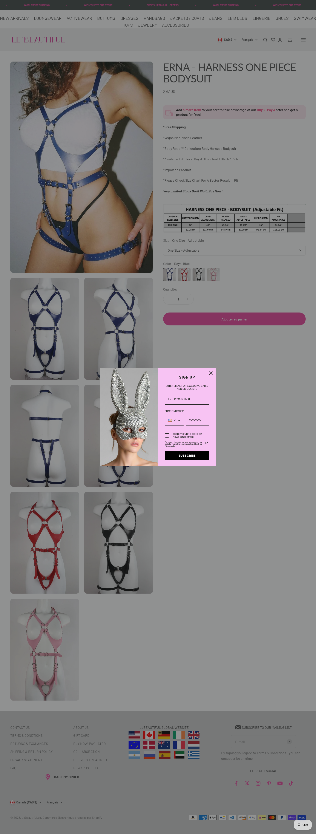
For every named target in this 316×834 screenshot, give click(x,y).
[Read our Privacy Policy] (206, 443)
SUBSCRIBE (187, 455)
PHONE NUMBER (174, 411)
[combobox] (174, 420)
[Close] (211, 373)
